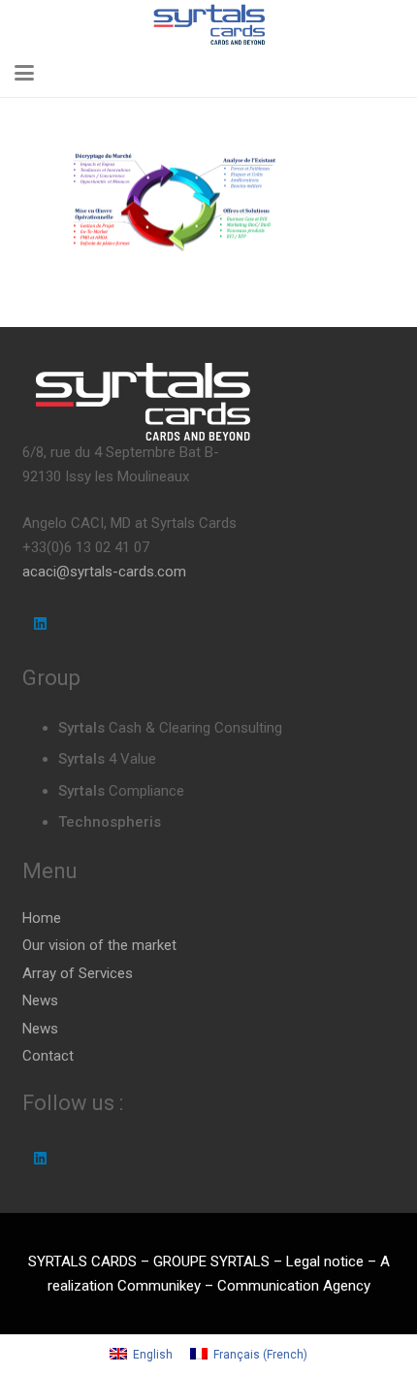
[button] (24, 72)
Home (41, 918)
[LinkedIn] (40, 624)
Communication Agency (293, 1285)
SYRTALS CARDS (82, 1261)
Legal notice (325, 1261)
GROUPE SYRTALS (211, 1261)
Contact (48, 1056)
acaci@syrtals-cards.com (104, 571)
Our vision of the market (99, 945)
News (40, 1000)
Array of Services (77, 973)
